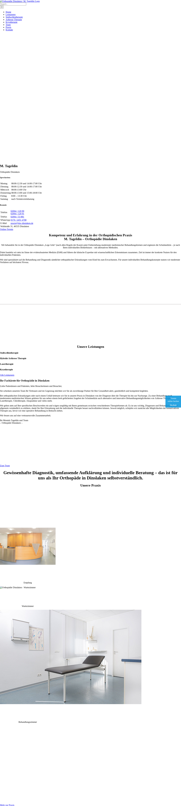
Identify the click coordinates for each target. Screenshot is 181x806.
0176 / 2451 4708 (18, 220)
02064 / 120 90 (17, 211)
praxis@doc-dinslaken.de (22, 223)
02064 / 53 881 (17, 217)
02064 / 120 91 (17, 213)
